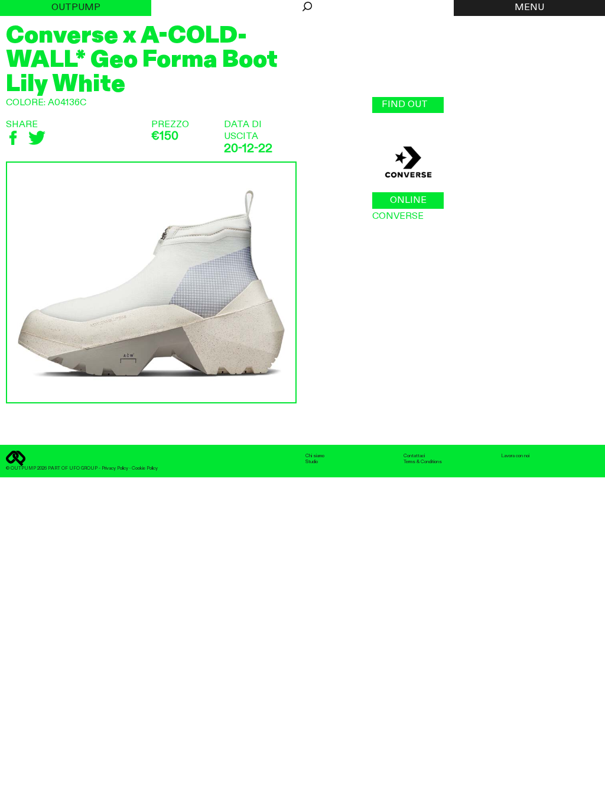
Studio (311, 462)
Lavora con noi (515, 456)
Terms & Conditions (423, 462)
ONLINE (408, 200)
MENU (529, 7)
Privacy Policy (115, 468)
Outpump (75, 7)
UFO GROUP (83, 468)
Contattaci (414, 456)
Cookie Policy (145, 468)
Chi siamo (314, 456)
